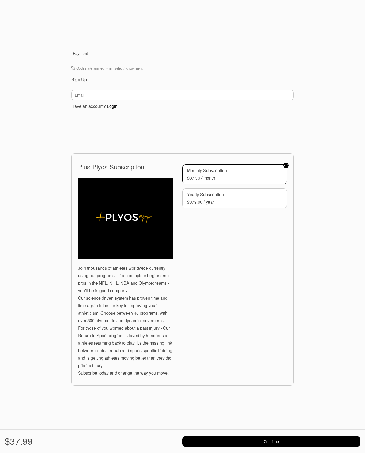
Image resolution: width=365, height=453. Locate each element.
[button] (235, 174)
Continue (271, 441)
